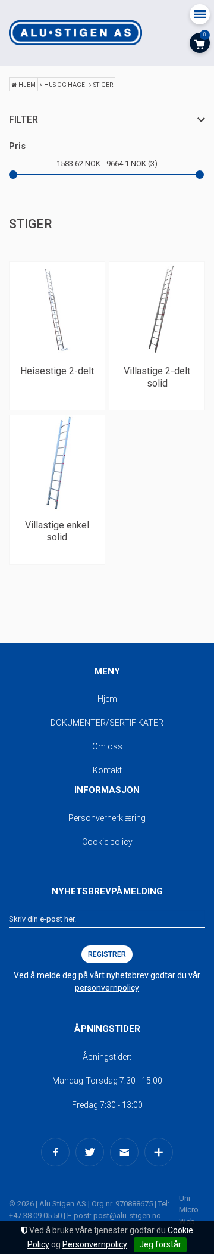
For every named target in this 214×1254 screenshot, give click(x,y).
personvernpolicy (107, 987)
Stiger (103, 85)
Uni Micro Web (189, 1210)
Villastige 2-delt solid (157, 377)
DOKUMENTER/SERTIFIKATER (107, 722)
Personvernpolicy (94, 1244)
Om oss (107, 746)
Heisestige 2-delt (57, 370)
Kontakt (107, 770)
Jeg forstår (160, 1244)
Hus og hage (64, 85)
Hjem (27, 85)
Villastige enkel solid (57, 531)
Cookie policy (107, 842)
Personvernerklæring (107, 818)
